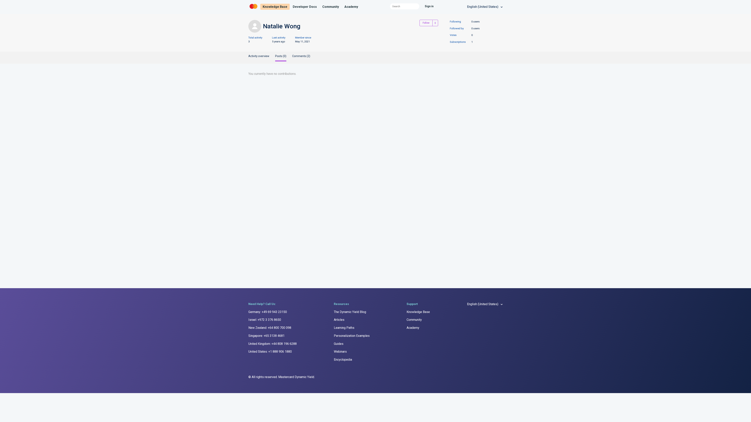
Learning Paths (344, 328)
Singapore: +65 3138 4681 (266, 336)
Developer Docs (305, 7)
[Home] (253, 9)
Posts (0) (280, 56)
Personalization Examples (352, 336)
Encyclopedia (343, 359)
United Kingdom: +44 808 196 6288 (272, 344)
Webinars (340, 351)
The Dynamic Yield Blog (350, 312)
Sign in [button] (429, 6)
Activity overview (258, 56)
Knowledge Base (275, 7)
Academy (351, 7)
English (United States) (483, 7)
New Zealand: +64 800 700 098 (269, 328)
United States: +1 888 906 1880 (270, 351)
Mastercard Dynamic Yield (296, 377)
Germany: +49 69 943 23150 (267, 312)
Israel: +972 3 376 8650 (264, 320)
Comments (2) (301, 56)
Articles (339, 320)
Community (330, 7)
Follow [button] (426, 22)
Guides (338, 344)
